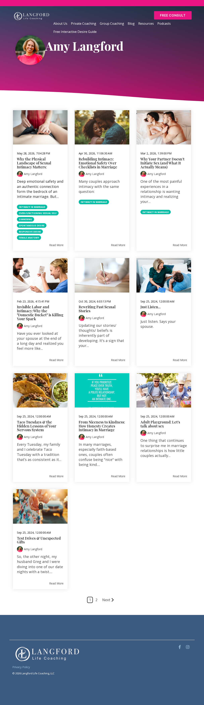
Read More (56, 245)
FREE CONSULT (173, 15)
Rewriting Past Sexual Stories (97, 308)
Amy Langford (33, 174)
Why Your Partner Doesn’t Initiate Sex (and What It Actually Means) (162, 163)
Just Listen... (150, 306)
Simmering (25, 219)
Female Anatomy (29, 237)
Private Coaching (83, 23)
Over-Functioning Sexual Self (38, 213)
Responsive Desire (30, 231)
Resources (146, 23)
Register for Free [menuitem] (181, 3)
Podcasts (164, 23)
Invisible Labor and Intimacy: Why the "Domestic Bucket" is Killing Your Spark (40, 312)
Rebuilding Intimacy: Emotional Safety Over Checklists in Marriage (98, 163)
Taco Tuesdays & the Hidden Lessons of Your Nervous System (36, 426)
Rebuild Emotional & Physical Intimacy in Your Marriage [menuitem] (119, 3)
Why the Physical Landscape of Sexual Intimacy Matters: (34, 163)
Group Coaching (112, 23)
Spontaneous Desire (31, 225)
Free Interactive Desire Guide (75, 31)
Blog (131, 23)
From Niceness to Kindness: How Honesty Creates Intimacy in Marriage (102, 426)
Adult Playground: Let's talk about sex (160, 424)
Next (106, 599)
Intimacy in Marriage (32, 206)
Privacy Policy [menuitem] (21, 667)
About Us (60, 23)
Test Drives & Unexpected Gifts (39, 540)
